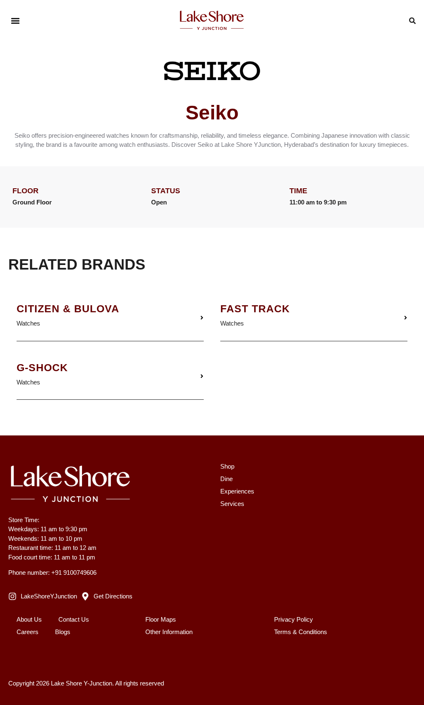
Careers (28, 631)
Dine (226, 478)
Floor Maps (160, 619)
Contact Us (73, 619)
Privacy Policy (293, 619)
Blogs (62, 631)
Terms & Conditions (300, 631)
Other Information (169, 631)
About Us (29, 619)
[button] (15, 21)
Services (232, 503)
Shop (227, 466)
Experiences (237, 491)
